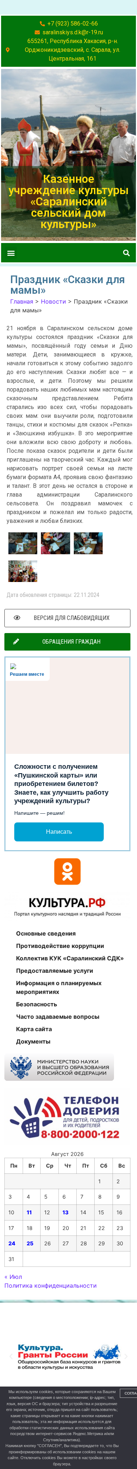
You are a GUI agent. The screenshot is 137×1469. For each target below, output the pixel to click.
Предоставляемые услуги (54, 970)
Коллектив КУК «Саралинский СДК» (70, 958)
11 (29, 1212)
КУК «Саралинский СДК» (61, 1313)
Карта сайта (34, 1029)
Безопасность (36, 1004)
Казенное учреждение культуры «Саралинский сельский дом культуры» (68, 201)
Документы (33, 1041)
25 (30, 1243)
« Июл (13, 1276)
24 (11, 1243)
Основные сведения (46, 933)
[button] (11, 253)
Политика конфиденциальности (50, 1285)
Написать (59, 832)
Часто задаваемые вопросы (57, 1016)
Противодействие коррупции (60, 945)
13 (65, 1212)
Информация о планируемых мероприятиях (59, 987)
